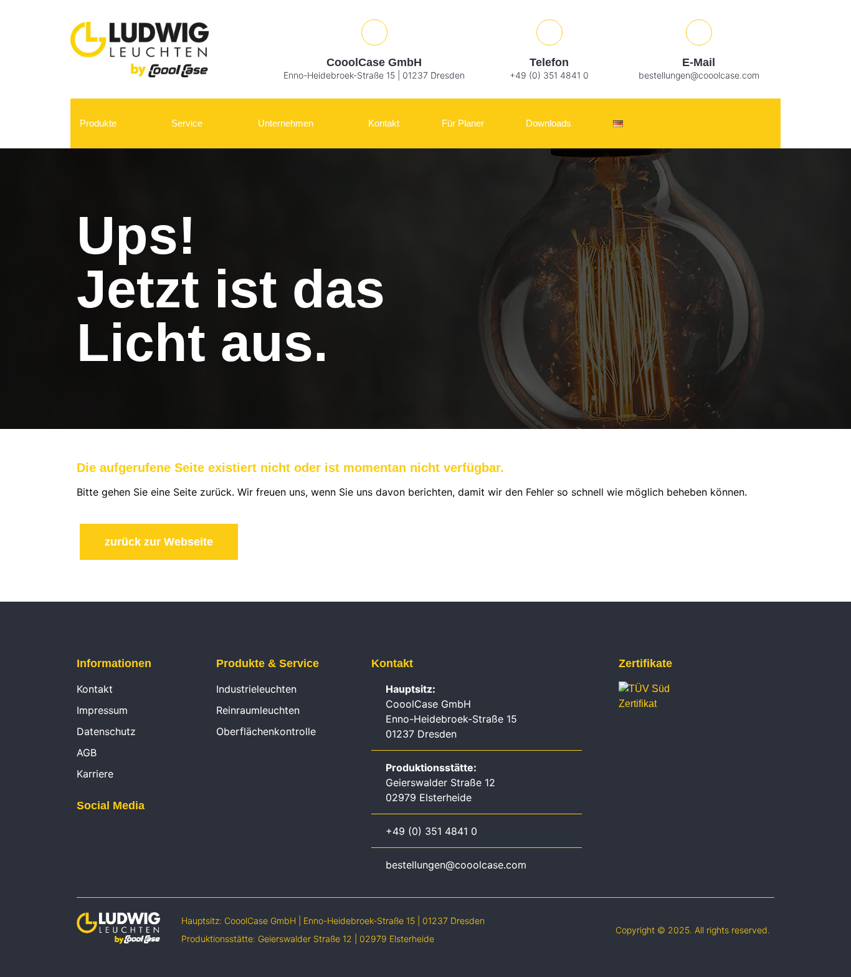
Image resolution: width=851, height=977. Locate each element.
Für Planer (463, 123)
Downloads (548, 123)
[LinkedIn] (83, 834)
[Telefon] (549, 32)
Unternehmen (285, 123)
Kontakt (383, 123)
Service (186, 123)
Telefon (549, 62)
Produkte (98, 123)
